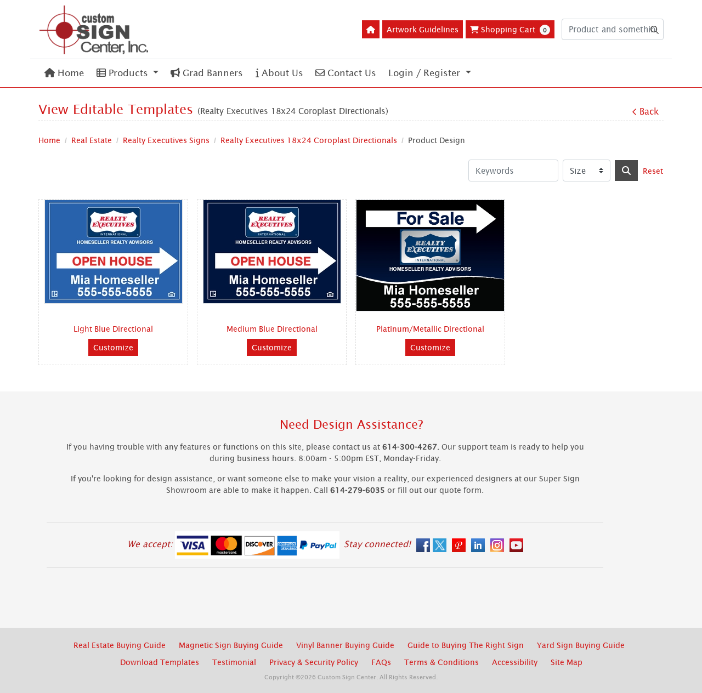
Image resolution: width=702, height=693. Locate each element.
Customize (113, 347)
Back (649, 111)
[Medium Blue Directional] (272, 252)
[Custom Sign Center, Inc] (93, 29)
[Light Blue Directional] (113, 252)
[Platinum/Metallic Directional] (430, 255)
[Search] (626, 170)
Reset (653, 170)
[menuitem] (64, 73)
